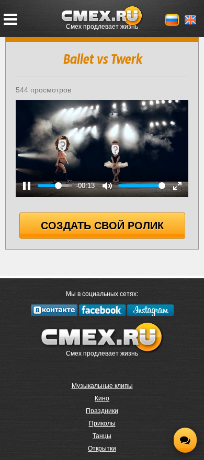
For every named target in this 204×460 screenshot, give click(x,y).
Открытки (102, 448)
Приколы (102, 423)
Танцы (102, 436)
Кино (102, 398)
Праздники (102, 411)
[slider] (55, 186)
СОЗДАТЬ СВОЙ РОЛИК (102, 225)
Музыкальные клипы (102, 386)
